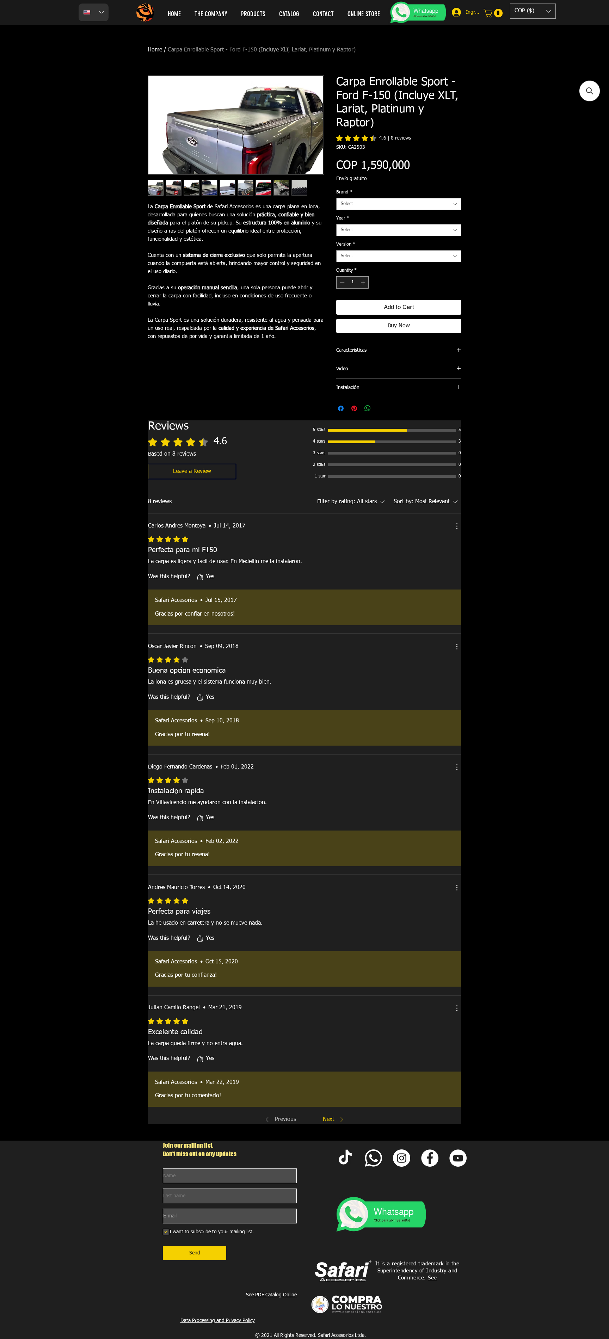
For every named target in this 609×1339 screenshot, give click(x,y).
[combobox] (398, 204)
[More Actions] (457, 526)
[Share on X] (381, 408)
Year (342, 218)
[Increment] (363, 283)
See (432, 1278)
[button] (533, 11)
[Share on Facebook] (341, 408)
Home (155, 50)
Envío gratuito (351, 178)
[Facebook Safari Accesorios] (429, 1158)
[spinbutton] (352, 283)
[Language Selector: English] (94, 12)
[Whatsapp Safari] (373, 1158)
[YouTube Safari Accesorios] (458, 1158)
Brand (344, 192)
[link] (494, 13)
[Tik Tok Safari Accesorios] (345, 1158)
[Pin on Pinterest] (354, 408)
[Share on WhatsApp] (367, 408)
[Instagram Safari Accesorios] (401, 1158)
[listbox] (533, 11)
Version (345, 244)
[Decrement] (341, 283)
